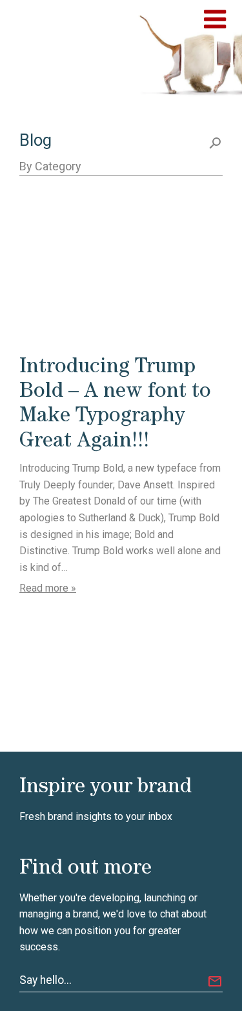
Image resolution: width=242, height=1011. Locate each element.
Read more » (47, 588)
